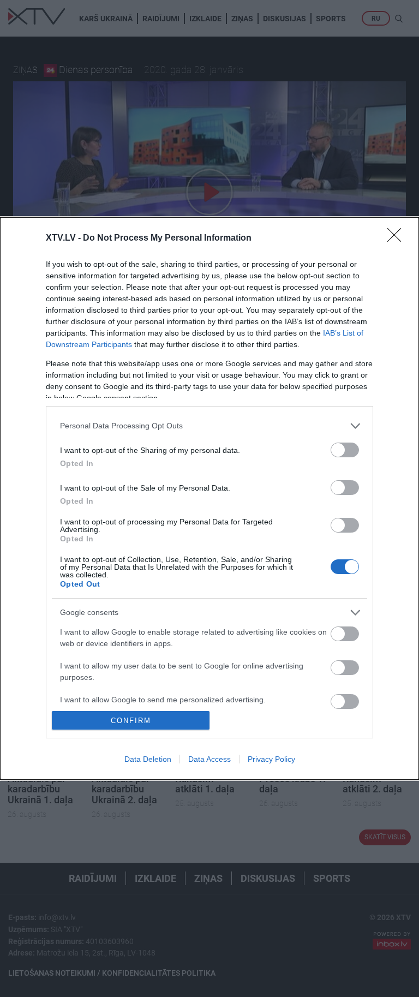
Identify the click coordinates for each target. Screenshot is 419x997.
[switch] (345, 450)
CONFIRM (131, 721)
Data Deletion (147, 759)
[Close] (397, 238)
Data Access (209, 759)
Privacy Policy (271, 759)
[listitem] (209, 426)
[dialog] (209, 498)
